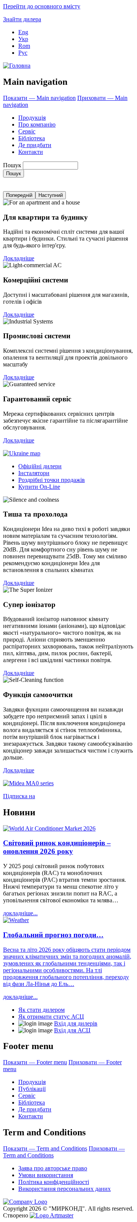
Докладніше (18, 258)
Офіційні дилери (40, 466)
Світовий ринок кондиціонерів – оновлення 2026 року (57, 847)
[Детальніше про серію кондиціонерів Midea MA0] (28, 783)
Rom (24, 46)
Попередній (19, 195)
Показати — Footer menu (35, 1062)
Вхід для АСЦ (72, 1030)
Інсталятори (33, 473)
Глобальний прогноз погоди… (53, 935)
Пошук (12, 165)
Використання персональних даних (64, 1189)
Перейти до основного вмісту (41, 6)
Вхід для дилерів (75, 1023)
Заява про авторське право (52, 1168)
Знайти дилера (22, 19)
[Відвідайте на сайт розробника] (51, 1215)
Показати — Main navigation (39, 98)
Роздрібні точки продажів (51, 480)
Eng (23, 32)
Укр (23, 39)
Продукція (32, 117)
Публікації (32, 1089)
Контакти (30, 152)
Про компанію (37, 124)
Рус (22, 52)
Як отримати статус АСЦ (51, 1016)
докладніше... (20, 913)
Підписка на (19, 796)
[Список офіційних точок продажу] (21, 453)
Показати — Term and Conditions (45, 1148)
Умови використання (45, 1175)
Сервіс (26, 131)
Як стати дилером (41, 1009)
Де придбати (34, 145)
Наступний (50, 195)
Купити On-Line (39, 486)
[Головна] (16, 65)
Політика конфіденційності (53, 1182)
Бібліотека (31, 138)
